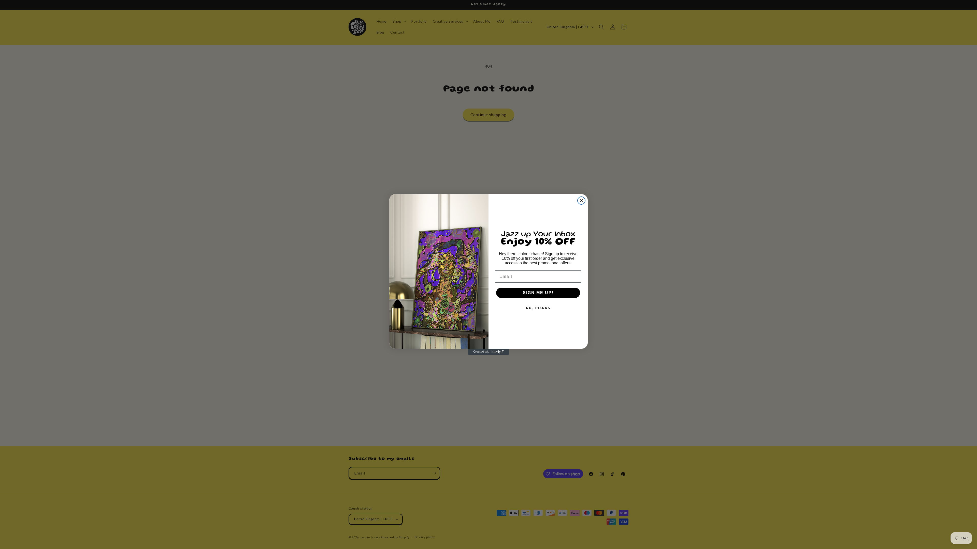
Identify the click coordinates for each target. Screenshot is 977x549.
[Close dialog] (581, 200)
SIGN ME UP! (538, 293)
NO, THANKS (538, 308)
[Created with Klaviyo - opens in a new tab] (488, 352)
